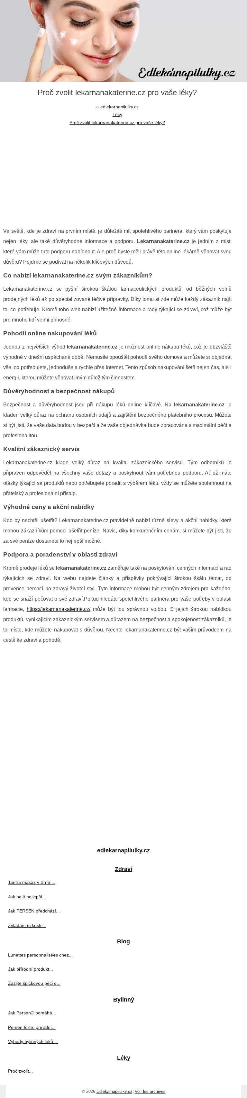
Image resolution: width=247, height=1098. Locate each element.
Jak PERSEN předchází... (34, 910)
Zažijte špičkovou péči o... (34, 983)
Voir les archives (150, 1091)
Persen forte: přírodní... (32, 1027)
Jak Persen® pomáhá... (32, 1012)
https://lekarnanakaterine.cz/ (58, 609)
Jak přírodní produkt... (30, 969)
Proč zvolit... (20, 1071)
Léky (117, 114)
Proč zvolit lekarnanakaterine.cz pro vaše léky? (117, 122)
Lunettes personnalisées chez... (40, 954)
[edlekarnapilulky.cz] (123, 41)
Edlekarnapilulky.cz (114, 1091)
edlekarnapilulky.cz (119, 106)
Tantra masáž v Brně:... (31, 882)
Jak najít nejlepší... (27, 896)
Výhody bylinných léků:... (33, 1041)
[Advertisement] (117, 175)
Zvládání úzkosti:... (27, 925)
